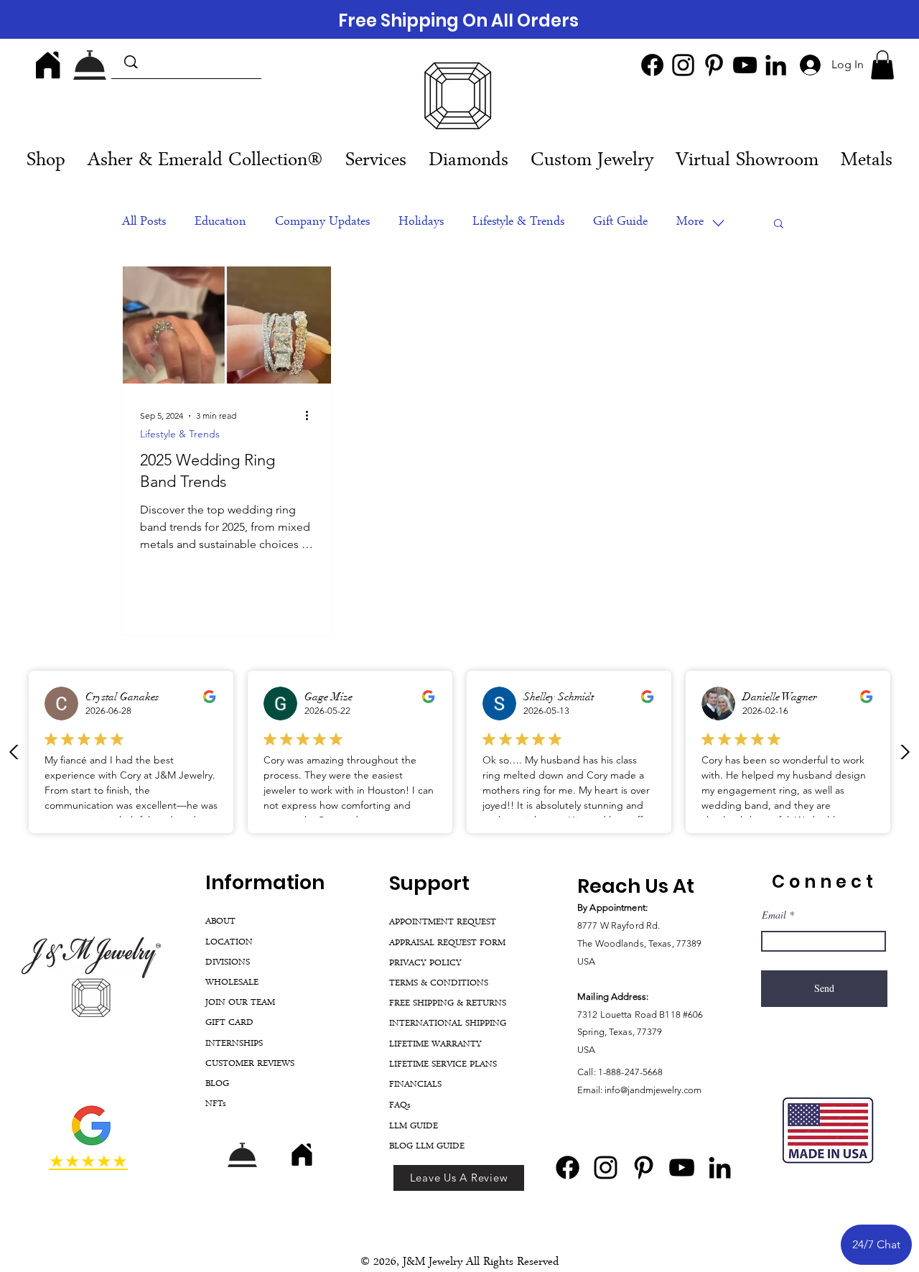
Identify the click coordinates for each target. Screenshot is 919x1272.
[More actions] (311, 415)
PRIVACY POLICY (425, 963)
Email (774, 915)
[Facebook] (652, 65)
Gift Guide (620, 223)
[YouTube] (745, 65)
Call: (587, 1072)
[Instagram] (683, 65)
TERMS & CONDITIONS (438, 983)
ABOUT (220, 921)
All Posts (144, 223)
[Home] (48, 64)
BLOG (217, 1084)
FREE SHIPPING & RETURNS (447, 1003)
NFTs (215, 1104)
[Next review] (904, 752)
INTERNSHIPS (234, 1044)
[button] (882, 65)
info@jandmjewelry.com (653, 1090)
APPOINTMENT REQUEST (442, 922)
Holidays (421, 223)
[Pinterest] (714, 65)
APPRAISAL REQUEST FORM (447, 943)
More (690, 223)
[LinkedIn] (775, 65)
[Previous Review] (14, 752)
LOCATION (229, 942)
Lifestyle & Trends (518, 223)
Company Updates (322, 223)
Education (220, 223)
